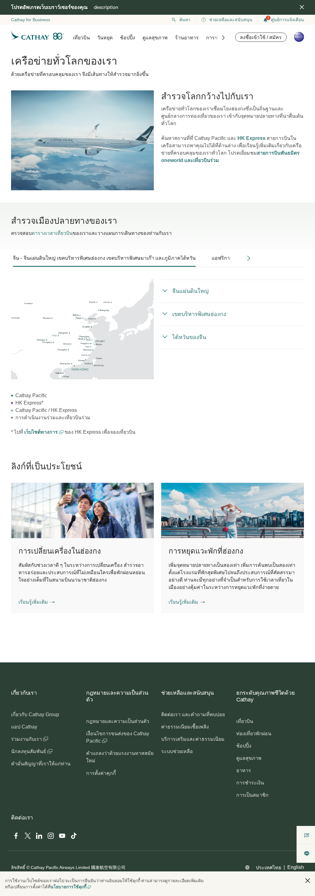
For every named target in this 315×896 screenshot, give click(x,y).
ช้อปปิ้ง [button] (127, 37)
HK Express (251, 138)
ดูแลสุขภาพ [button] (155, 37)
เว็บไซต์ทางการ (41, 432)
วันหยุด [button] (105, 37)
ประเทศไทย (268, 867)
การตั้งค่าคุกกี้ (101, 773)
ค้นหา (184, 19)
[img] (302, 7)
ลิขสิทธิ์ (18, 867)
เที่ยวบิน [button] (81, 37)
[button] (36, 602)
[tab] (104, 258)
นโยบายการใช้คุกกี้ (68, 886)
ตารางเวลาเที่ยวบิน (52, 233)
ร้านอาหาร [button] (187, 37)
